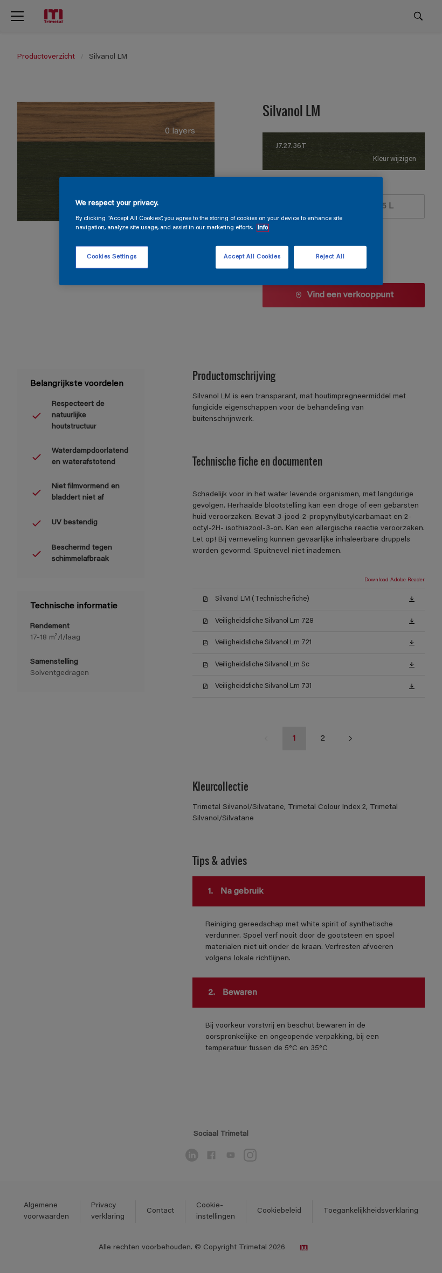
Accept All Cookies (252, 257)
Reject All (330, 257)
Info (263, 228)
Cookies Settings (112, 257)
